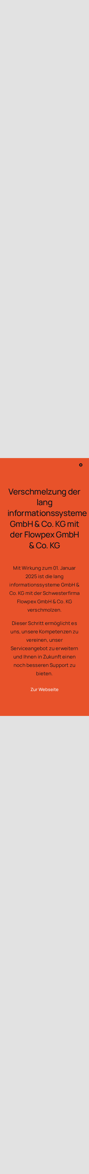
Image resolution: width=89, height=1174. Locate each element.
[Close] (81, 465)
